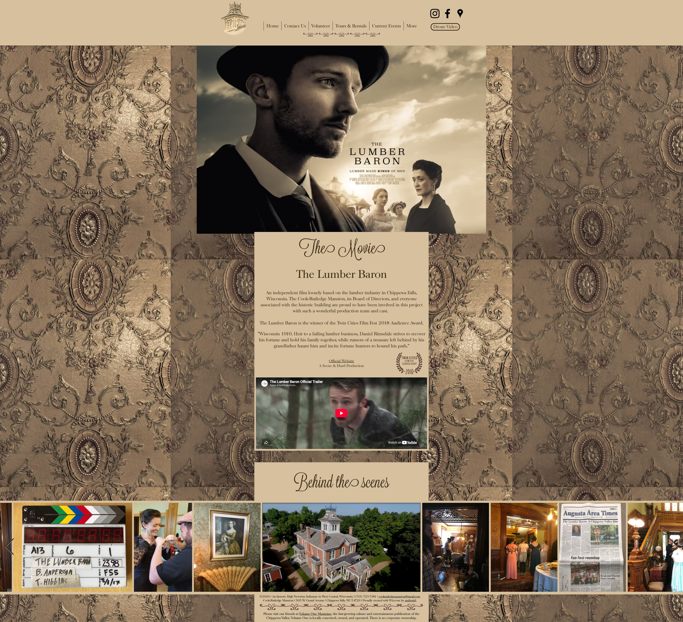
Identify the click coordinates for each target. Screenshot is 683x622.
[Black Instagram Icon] (435, 13)
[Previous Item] (9, 547)
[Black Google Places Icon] (460, 13)
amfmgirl (410, 600)
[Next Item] (673, 547)
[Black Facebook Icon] (447, 13)
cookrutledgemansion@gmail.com (399, 596)
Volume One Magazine (315, 614)
